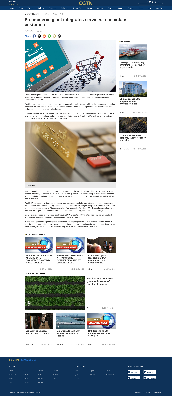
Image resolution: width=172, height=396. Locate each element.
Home (11, 8)
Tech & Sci (77, 8)
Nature (120, 8)
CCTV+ (76, 378)
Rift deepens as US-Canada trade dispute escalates (99, 333)
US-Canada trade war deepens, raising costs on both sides (133, 137)
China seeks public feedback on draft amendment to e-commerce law (98, 259)
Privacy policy (157, 392)
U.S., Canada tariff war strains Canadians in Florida (68, 333)
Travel (110, 8)
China (21, 8)
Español (92, 371)
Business (52, 8)
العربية (76, 374)
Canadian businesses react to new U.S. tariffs (37, 332)
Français (108, 371)
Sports (100, 8)
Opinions (64, 8)
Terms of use (138, 392)
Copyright (147, 392)
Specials (159, 8)
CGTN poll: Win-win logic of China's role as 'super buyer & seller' (133, 64)
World (30, 8)
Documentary (110, 374)
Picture (130, 8)
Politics (41, 8)
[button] (29, 85)
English (76, 371)
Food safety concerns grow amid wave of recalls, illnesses (100, 281)
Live (149, 8)
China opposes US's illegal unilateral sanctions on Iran (130, 101)
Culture (89, 8)
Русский (92, 374)
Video (141, 8)
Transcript (41, 382)
